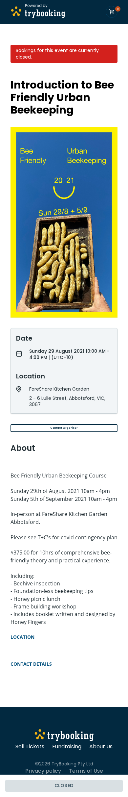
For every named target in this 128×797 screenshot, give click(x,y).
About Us (101, 746)
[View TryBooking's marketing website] (64, 736)
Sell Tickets (29, 746)
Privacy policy (43, 771)
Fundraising (66, 746)
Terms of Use (86, 771)
